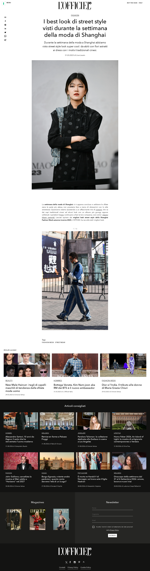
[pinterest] (5, 25)
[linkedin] (5, 29)
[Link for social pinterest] (79, 563)
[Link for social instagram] (75, 563)
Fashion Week (48, 342)
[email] (5, 17)
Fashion (75, 15)
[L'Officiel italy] (75, 5)
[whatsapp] (5, 36)
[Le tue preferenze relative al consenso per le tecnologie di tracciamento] (4, 4)
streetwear (60, 342)
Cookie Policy (86, 567)
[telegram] (5, 40)
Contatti (62, 567)
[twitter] (5, 33)
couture (99, 210)
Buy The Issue (132, 3)
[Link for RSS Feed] (84, 562)
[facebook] (5, 21)
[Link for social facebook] (70, 563)
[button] (105, 280)
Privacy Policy (114, 530)
